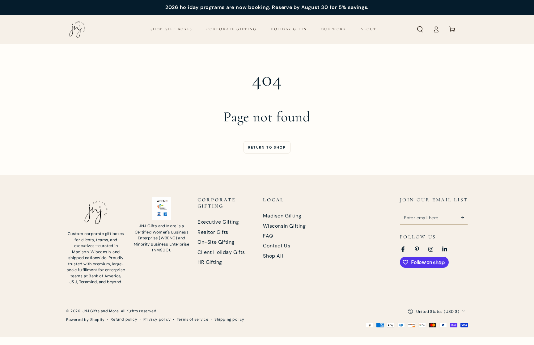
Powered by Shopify (85, 319)
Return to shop (267, 147)
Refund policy (124, 319)
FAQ (268, 236)
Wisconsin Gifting (284, 226)
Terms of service (193, 319)
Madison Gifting (282, 215)
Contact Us (276, 245)
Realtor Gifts (212, 232)
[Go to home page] (77, 29)
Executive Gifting (218, 222)
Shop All (273, 256)
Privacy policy (157, 319)
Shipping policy (229, 319)
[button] (420, 29)
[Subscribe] (464, 217)
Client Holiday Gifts (221, 252)
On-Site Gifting (216, 242)
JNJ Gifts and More (101, 311)
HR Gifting (209, 262)
